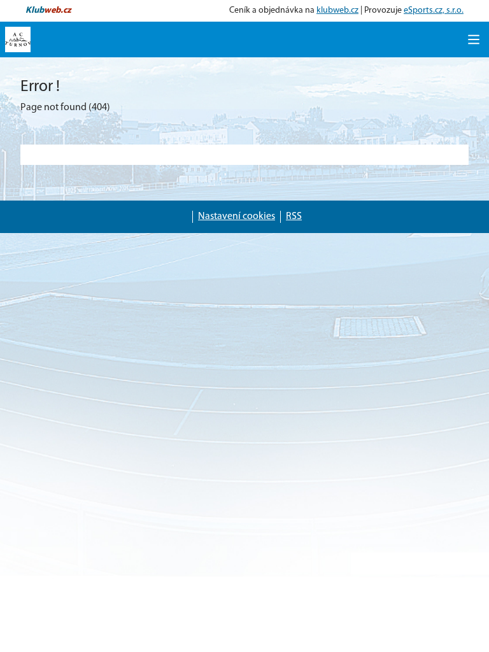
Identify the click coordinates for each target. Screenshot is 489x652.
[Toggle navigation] (474, 39)
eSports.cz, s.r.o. (434, 10)
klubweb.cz (337, 10)
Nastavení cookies (236, 216)
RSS (294, 216)
